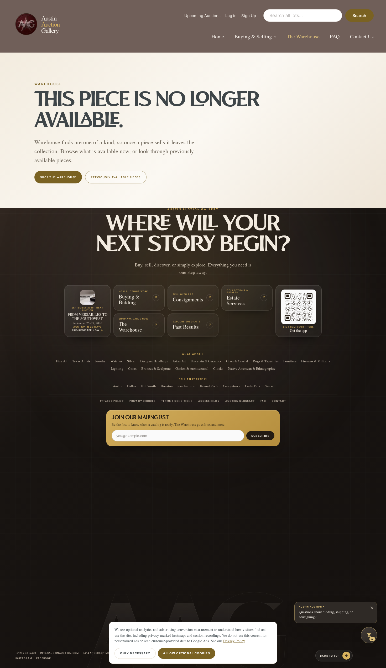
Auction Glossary (240, 400)
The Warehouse (303, 36)
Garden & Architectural (191, 368)
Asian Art (179, 361)
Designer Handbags (154, 361)
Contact (279, 400)
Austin (117, 386)
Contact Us (362, 36)
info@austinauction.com (59, 652)
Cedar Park (252, 386)
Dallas (131, 386)
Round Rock (209, 386)
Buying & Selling (253, 36)
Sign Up (248, 16)
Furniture (289, 361)
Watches (116, 361)
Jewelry (100, 361)
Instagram (23, 658)
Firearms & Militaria (315, 361)
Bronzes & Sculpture (156, 368)
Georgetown (231, 386)
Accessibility (209, 400)
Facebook (43, 658)
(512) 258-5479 (25, 652)
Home (217, 36)
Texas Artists (81, 361)
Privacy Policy (112, 400)
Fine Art (61, 361)
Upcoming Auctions (202, 16)
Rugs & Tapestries (266, 361)
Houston (167, 386)
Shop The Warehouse (58, 177)
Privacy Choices (142, 400)
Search (359, 15)
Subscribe (260, 435)
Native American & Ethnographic (251, 368)
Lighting (117, 368)
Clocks (218, 368)
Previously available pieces (115, 177)
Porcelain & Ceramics (206, 361)
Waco (269, 386)
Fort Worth (148, 386)
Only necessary (135, 653)
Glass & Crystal (237, 361)
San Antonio (186, 386)
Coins (132, 368)
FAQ (335, 36)
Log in (231, 16)
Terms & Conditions (176, 400)
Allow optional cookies (186, 653)
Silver (131, 361)
